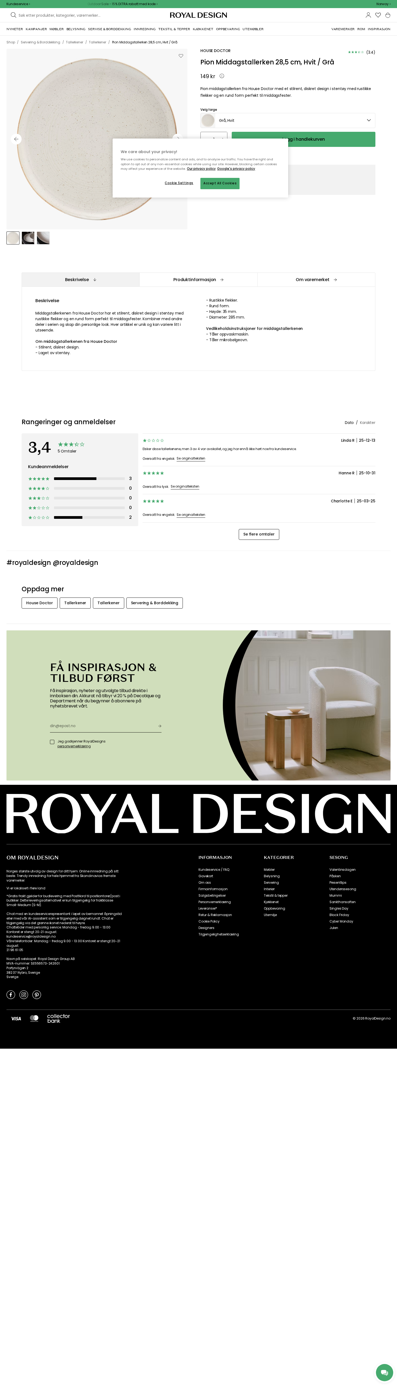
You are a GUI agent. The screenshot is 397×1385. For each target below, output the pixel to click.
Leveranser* (207, 908)
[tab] (80, 279)
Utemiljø (270, 915)
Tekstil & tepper (275, 895)
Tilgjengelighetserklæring (218, 934)
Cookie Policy (209, 921)
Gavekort (205, 876)
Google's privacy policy (236, 169)
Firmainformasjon (212, 889)
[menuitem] (14, 29)
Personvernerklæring (214, 902)
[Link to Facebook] (10, 994)
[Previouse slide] (16, 139)
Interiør (269, 889)
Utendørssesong (342, 889)
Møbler (269, 869)
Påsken (335, 876)
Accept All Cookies (220, 183)
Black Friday (339, 915)
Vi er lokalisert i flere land (25, 888)
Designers (206, 928)
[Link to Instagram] (23, 994)
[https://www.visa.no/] (16, 1018)
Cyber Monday (341, 921)
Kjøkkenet (271, 902)
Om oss (204, 882)
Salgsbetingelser (212, 895)
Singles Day (338, 908)
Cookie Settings (179, 183)
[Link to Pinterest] (36, 994)
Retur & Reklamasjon (215, 915)
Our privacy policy (201, 169)
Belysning (272, 876)
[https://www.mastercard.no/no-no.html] (34, 1018)
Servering (271, 882)
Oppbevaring (274, 908)
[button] (383, 4)
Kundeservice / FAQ (213, 869)
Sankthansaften (342, 902)
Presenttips (337, 882)
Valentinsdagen (342, 869)
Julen (333, 928)
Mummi (335, 895)
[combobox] (383, 4)
